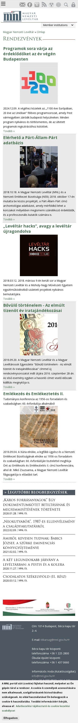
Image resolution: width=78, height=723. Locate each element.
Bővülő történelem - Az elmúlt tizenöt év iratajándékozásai (34, 308)
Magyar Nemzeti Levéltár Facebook (29, 5)
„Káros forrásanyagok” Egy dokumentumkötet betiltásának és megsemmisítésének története (36, 505)
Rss (44, 5)
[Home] (23, 15)
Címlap (41, 32)
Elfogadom (11, 717)
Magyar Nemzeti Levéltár (18, 32)
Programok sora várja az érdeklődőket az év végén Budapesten (29, 54)
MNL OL (23, 513)
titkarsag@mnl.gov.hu (54, 640)
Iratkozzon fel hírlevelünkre (22, 5)
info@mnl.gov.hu (43, 676)
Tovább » (9, 131)
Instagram (37, 5)
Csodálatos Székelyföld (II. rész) (34, 577)
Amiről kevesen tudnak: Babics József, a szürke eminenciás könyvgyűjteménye (32, 543)
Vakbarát (51, 5)
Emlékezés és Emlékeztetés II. (33, 393)
